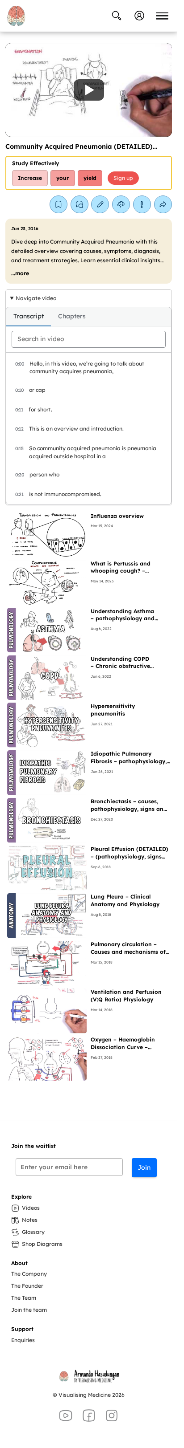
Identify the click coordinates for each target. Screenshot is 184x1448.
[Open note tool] (100, 204)
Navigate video (36, 298)
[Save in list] (58, 204)
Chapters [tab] (72, 316)
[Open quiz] (121, 204)
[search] (88, 339)
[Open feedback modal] (142, 204)
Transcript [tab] (28, 316)
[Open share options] (163, 204)
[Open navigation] (162, 15)
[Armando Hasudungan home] (16, 15)
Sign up (123, 178)
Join (144, 1167)
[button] (88, 89)
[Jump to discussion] (79, 204)
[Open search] (116, 15)
